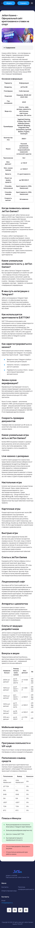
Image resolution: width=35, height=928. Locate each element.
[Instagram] (26, 910)
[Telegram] (9, 910)
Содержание (10, 48)
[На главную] (17, 871)
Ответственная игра (9, 891)
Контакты (4, 887)
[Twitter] (20, 910)
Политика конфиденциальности (26, 888)
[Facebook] (15, 910)
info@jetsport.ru (7, 903)
